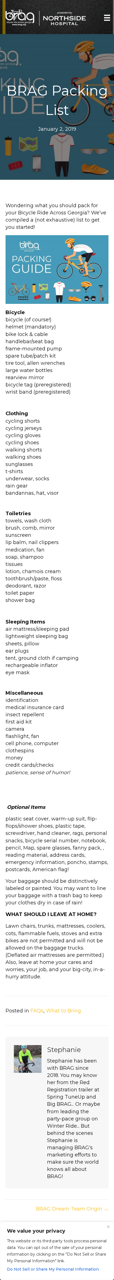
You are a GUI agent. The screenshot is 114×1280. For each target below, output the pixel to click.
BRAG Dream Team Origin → (72, 1209)
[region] (57, 1251)
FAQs (36, 1011)
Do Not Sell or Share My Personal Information (53, 1269)
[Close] (108, 1226)
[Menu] (107, 18)
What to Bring (63, 1011)
